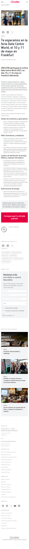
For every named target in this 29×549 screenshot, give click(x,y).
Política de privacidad (6, 513)
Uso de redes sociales (6, 518)
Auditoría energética (6, 469)
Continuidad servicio (18, 258)
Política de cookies (5, 515)
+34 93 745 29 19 (5, 444)
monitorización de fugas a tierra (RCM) (12, 162)
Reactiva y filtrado (5, 487)
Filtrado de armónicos (6, 459)
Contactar (3, 435)
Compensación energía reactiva (8, 457)
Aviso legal (4, 523)
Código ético (4, 525)
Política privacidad (13, 308)
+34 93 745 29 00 (5, 433)
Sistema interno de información (9, 528)
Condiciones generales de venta (9, 520)
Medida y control (5, 479)
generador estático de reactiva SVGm (16, 125)
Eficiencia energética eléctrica (8, 452)
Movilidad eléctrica (5, 454)
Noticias (3, 36)
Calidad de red (13, 255)
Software (3, 494)
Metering (3, 482)
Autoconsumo (5, 255)
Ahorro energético (6, 252)
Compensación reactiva (7, 258)
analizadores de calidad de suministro (12, 185)
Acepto (11, 308)
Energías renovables (6, 492)
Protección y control (6, 484)
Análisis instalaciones (16, 252)
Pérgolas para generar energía (10, 193)
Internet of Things (5, 472)
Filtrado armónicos (6, 261)
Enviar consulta (5, 445)
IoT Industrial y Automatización (8, 497)
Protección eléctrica (6, 462)
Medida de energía (5, 464)
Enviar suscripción (7, 315)
